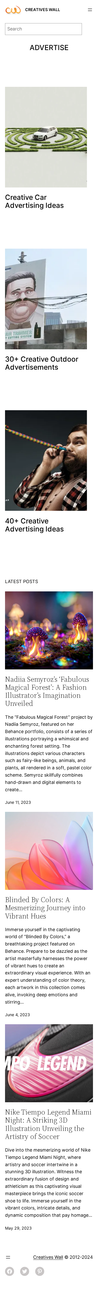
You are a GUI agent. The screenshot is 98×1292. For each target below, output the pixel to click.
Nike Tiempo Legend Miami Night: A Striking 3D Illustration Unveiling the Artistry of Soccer (48, 1124)
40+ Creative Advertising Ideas (34, 525)
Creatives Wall (42, 9)
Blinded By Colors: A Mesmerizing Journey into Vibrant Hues (45, 908)
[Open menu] (90, 10)
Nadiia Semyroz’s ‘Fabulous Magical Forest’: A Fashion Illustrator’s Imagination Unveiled (47, 691)
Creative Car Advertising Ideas (34, 201)
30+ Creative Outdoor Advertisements (41, 363)
